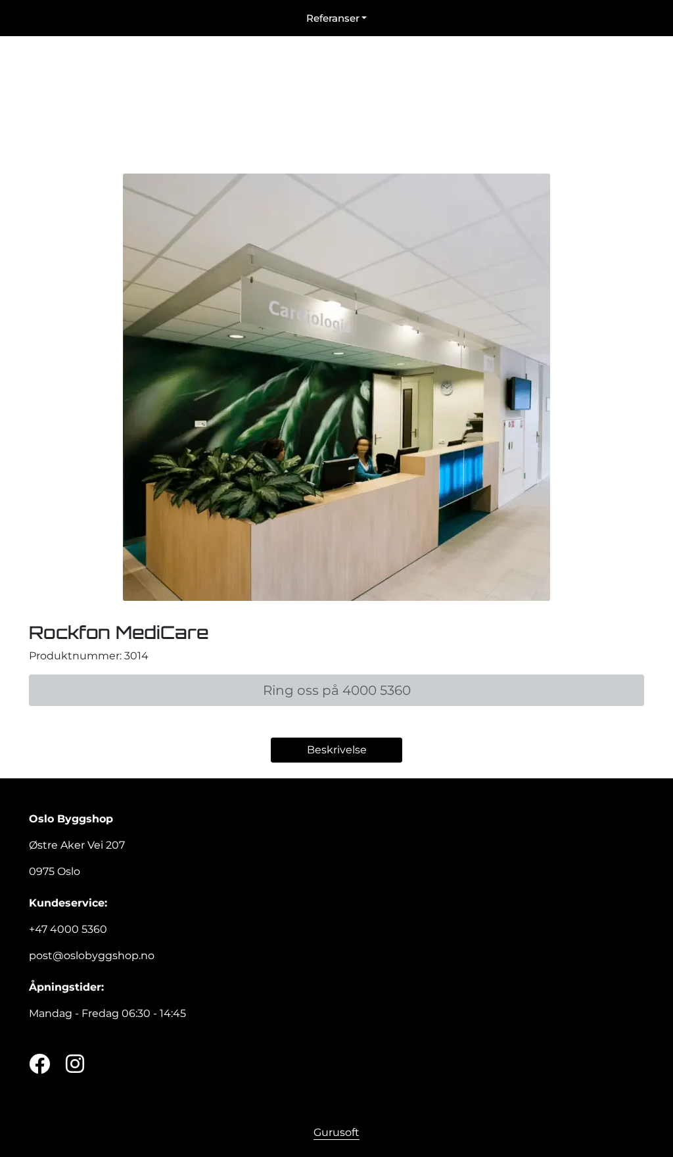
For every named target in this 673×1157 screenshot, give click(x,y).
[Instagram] (75, 1064)
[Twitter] (39, 1064)
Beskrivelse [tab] (337, 750)
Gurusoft (336, 1132)
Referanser (333, 18)
